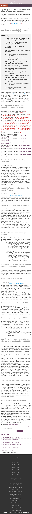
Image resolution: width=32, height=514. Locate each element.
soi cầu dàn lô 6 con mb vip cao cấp (10, 442)
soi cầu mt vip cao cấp (15, 510)
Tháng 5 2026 (15, 464)
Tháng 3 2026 (15, 469)
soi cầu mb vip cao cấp (15, 508)
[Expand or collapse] (30, 35)
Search (19, 431)
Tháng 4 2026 (15, 467)
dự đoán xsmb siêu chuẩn (13, 424)
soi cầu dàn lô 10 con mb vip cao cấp (10, 437)
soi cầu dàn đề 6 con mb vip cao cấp (10, 439)
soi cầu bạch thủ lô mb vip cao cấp (9, 447)
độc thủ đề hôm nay (15, 502)
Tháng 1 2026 (15, 475)
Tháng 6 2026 (15, 462)
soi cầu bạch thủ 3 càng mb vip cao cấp (11, 444)
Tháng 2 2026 (15, 472)
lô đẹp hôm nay (15, 505)
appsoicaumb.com (16, 2)
